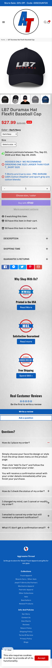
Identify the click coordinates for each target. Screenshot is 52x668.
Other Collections (26, 593)
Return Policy (26, 628)
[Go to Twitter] (22, 267)
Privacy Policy (26, 639)
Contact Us (26, 617)
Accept (41, 658)
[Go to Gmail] (38, 267)
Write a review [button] (26, 411)
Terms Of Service (26, 635)
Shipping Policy (26, 632)
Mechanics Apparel (26, 586)
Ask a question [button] (26, 418)
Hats (26, 597)
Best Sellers (26, 600)
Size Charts (26, 621)
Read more (26, 341)
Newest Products (26, 604)
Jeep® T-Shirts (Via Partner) (26, 583)
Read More (26, 307)
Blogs (26, 642)
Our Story (26, 614)
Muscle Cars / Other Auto (26, 579)
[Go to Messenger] (14, 267)
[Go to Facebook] (5, 267)
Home (3, 40)
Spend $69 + (26, 375)
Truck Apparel (26, 576)
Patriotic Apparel (26, 590)
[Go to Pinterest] (30, 267)
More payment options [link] (26, 209)
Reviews (26, 625)
